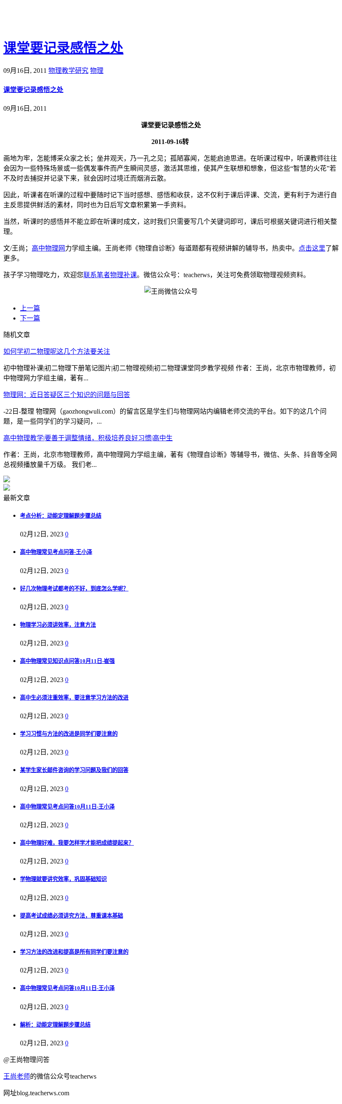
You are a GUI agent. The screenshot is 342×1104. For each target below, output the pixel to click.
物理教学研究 (68, 70)
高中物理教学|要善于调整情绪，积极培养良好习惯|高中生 (88, 438)
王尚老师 (16, 1076)
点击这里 (312, 248)
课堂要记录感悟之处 (63, 47)
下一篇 (30, 318)
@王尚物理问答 (49, 19)
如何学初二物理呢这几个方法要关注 (56, 351)
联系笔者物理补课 (110, 274)
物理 (96, 70)
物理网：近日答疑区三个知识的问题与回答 (66, 394)
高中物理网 (48, 248)
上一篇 (30, 308)
